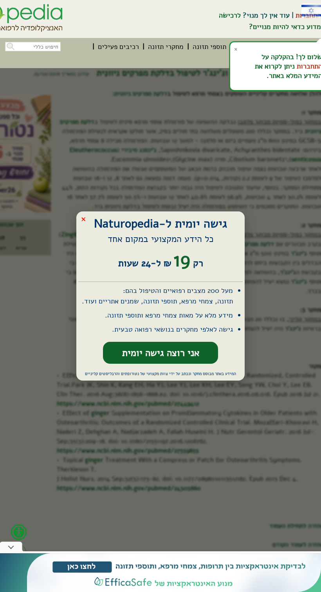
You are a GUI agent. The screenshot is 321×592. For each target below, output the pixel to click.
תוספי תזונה (209, 46)
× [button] (83, 219)
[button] (10, 46)
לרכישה (230, 15)
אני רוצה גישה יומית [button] (160, 353)
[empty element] (160, 572)
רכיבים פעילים (118, 46)
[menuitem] (209, 46)
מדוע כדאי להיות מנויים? (285, 26)
